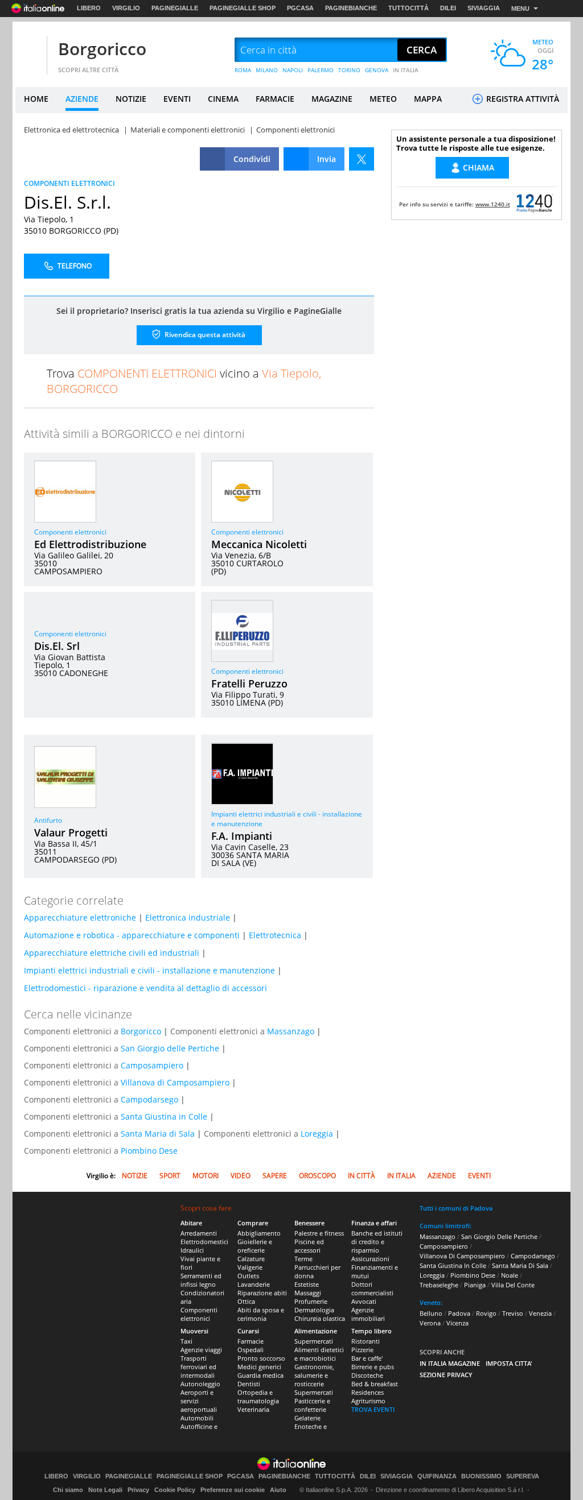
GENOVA (376, 70)
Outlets (248, 1275)
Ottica (246, 1301)
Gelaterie (307, 1418)
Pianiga (475, 1285)
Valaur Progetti (71, 832)
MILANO (267, 70)
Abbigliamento (259, 1233)
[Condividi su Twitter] (361, 159)
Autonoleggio (200, 1383)
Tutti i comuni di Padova (456, 1208)
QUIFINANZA (437, 1476)
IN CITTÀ (361, 1175)
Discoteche (367, 1375)
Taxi (186, 1341)
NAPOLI (292, 70)
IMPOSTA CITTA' (509, 1363)
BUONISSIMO (481, 1476)
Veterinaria (253, 1409)
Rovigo (486, 1313)
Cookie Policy (174, 1489)
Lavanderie (253, 1284)
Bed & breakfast (374, 1383)
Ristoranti (365, 1341)
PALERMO (320, 70)
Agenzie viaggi (201, 1349)
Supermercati (313, 1341)
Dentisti (248, 1383)
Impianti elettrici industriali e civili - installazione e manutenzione (149, 970)
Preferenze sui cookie (232, 1489)
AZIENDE (81, 98)
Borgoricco (102, 48)
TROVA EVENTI (373, 1409)
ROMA (243, 70)
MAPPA (428, 98)
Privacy (138, 1489)
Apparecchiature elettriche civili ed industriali (111, 952)
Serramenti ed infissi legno (200, 1279)
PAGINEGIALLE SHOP (243, 8)
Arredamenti (198, 1233)
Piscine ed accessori (309, 1245)
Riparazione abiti (262, 1292)
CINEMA (223, 98)
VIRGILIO (126, 8)
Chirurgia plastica (319, 1318)
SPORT (169, 1175)
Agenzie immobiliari (368, 1314)
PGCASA (300, 8)
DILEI (448, 8)
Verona (430, 1323)
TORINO (349, 70)
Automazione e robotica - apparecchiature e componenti (132, 935)
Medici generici (259, 1366)
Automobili (197, 1418)
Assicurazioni (370, 1258)
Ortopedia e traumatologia (258, 1396)
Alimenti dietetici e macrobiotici (319, 1353)
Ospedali (250, 1349)
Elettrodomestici (204, 1241)
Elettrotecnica (275, 935)
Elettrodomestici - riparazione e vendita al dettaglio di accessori (145, 988)
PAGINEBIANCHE (351, 8)
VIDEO (241, 1175)
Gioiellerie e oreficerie (254, 1245)
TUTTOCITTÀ (408, 8)
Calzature (251, 1258)
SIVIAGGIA (483, 8)
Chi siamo (68, 1489)
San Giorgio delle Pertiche (170, 1048)
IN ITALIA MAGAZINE (450, 1363)
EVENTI (177, 98)
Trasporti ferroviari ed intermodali (198, 1366)
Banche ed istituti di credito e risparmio (377, 1241)
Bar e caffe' (367, 1358)
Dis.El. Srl (57, 646)
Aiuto (278, 1489)
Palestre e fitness (319, 1233)
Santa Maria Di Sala (520, 1265)
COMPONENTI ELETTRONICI (69, 183)
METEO (383, 98)
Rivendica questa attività (204, 334)
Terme (303, 1258)
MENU (520, 8)
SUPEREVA (522, 1476)
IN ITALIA (405, 70)
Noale (509, 1275)
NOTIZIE (131, 98)
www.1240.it (492, 204)
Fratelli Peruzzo (249, 683)
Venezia (540, 1313)
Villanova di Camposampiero (175, 1082)
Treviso (512, 1313)
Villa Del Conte (513, 1285)
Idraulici (192, 1250)
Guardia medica (260, 1375)
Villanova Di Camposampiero (462, 1256)
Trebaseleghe (439, 1285)
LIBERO (89, 8)
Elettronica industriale (187, 917)
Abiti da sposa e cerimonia (260, 1314)
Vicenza (457, 1323)
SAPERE (274, 1175)
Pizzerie (362, 1349)
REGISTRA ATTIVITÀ (521, 98)
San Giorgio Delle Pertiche (499, 1236)
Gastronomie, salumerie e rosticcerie (314, 1375)
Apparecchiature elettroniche (80, 917)
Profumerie (310, 1301)
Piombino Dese (149, 1150)
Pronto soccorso (261, 1358)
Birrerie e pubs (372, 1366)
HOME (36, 98)
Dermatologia (314, 1310)
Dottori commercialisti (372, 1288)
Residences (367, 1392)
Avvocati (363, 1301)
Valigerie (249, 1267)
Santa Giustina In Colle (453, 1265)
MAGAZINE (331, 98)
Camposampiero (152, 1065)
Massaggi (307, 1292)
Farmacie (250, 1341)
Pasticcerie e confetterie (312, 1405)
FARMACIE (275, 98)
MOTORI (205, 1175)
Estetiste (306, 1284)
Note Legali (105, 1489)
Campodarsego (149, 1099)
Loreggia (317, 1133)
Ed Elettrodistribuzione (90, 544)
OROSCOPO (317, 1175)
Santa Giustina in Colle (164, 1116)
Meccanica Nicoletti (259, 544)
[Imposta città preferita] (30, 50)
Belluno (431, 1313)
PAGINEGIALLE (174, 8)
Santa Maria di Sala (158, 1133)
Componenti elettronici (70, 532)
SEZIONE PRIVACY (446, 1374)
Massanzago (290, 1031)
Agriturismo (368, 1401)
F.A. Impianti (241, 836)
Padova (459, 1313)
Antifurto (48, 820)
